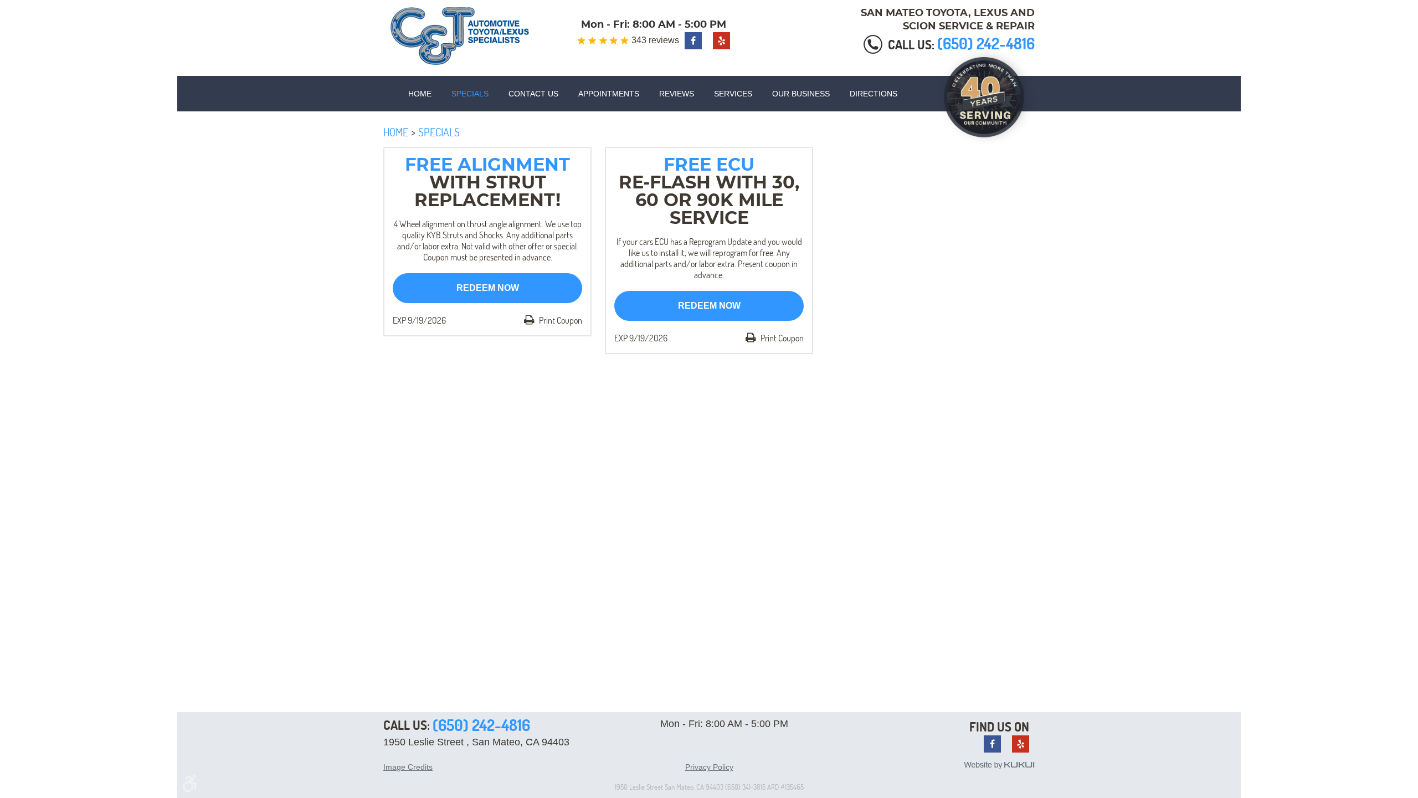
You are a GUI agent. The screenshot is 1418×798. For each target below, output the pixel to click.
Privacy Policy (709, 767)
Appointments (608, 93)
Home (419, 93)
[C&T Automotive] (460, 36)
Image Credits (408, 767)
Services (733, 93)
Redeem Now (487, 288)
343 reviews (655, 40)
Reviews (676, 93)
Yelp (721, 40)
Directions (873, 93)
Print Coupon (559, 320)
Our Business (801, 93)
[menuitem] (419, 93)
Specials (470, 93)
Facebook (693, 40)
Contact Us (533, 93)
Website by (999, 765)
